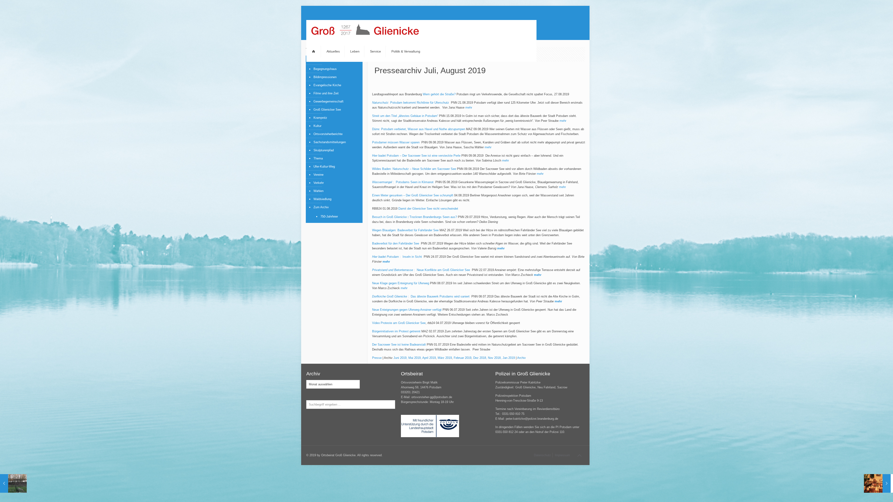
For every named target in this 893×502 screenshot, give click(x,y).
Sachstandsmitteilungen (329, 142)
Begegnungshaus (325, 69)
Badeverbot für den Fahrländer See (396, 243)
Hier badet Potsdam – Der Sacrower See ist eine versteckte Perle (416, 155)
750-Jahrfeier (329, 216)
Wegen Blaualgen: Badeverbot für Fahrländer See (405, 230)
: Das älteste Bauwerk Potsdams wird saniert (421, 296)
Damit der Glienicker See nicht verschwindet (428, 208)
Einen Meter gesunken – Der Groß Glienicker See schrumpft (412, 195)
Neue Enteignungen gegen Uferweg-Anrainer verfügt (407, 309)
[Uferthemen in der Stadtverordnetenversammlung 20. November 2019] (13, 483)
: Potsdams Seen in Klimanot (403, 182)
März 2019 (445, 358)
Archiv (521, 358)
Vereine (318, 174)
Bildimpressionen (325, 77)
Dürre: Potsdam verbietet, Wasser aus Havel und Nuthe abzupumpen (418, 129)
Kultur (317, 126)
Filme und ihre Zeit (326, 93)
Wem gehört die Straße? (439, 94)
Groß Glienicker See (327, 109)
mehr (468, 107)
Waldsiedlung (322, 199)
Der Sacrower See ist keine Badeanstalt (399, 344)
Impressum (562, 455)
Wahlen (318, 191)
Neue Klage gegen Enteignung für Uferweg (400, 283)
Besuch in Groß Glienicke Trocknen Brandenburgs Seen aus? (414, 217)
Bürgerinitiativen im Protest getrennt (396, 331)
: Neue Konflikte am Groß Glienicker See (421, 270)
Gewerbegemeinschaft (328, 101)
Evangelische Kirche (327, 85)
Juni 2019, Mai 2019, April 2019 (414, 358)
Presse (377, 358)
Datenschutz (542, 455)
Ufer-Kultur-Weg (324, 166)
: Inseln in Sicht (397, 256)
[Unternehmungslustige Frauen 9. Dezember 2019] (877, 483)
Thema (318, 158)
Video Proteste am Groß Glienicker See (399, 323)
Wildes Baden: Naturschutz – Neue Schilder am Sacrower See (414, 169)
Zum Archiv (321, 207)
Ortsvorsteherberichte (328, 134)
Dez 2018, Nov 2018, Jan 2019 (494, 358)
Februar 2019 (462, 358)
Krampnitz (320, 117)
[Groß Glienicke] (365, 30)
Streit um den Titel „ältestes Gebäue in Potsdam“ (405, 116)
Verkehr (318, 183)
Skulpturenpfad (323, 150)
